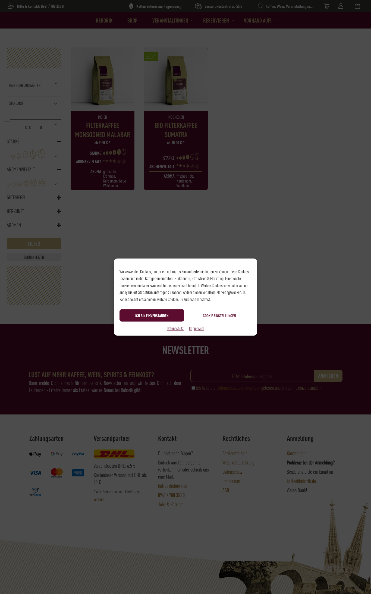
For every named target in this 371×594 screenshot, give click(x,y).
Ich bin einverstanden (151, 315)
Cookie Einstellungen (219, 315)
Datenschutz (175, 328)
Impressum (196, 328)
